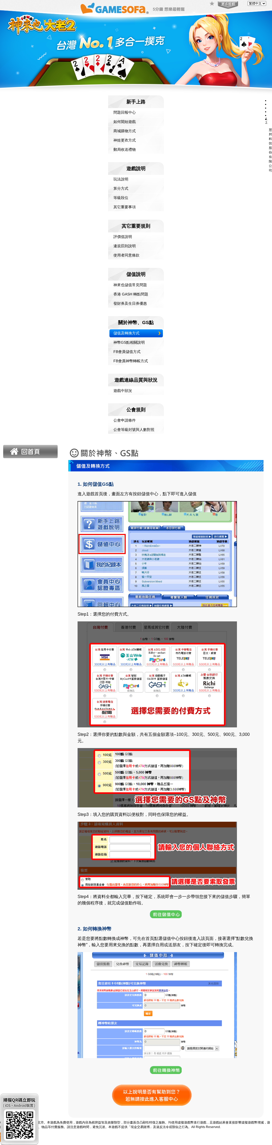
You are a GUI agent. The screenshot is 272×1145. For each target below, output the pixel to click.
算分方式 (120, 188)
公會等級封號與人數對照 (133, 429)
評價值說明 (122, 237)
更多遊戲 (227, 5)
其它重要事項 (124, 207)
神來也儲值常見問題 (130, 285)
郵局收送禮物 (124, 149)
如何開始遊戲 (124, 122)
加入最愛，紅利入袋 (212, 4)
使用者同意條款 (126, 255)
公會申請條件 (124, 420)
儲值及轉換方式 (126, 333)
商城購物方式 (124, 131)
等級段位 (120, 198)
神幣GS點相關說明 (129, 342)
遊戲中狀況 (122, 390)
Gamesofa (114, 8)
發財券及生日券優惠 (130, 303)
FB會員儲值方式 (127, 352)
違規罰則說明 (124, 246)
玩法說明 (120, 179)
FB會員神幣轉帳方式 (130, 361)
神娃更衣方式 (124, 140)
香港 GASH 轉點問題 (130, 294)
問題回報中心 (124, 112)
